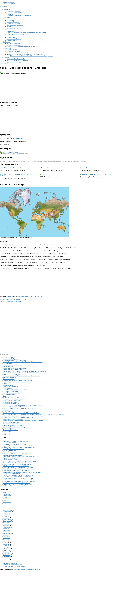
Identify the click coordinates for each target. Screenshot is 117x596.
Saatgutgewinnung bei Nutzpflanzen (13, 419)
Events (5, 383)
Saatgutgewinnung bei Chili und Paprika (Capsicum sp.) (18, 417)
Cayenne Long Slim (86, 177)
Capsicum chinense (19, 170)
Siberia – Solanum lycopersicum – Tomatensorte (16, 483)
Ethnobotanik (3, 6)
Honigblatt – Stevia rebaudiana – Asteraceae (15, 453)
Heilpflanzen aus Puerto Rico (11, 403)
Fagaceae (5, 536)
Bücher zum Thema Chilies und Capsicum (14, 368)
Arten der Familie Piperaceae (11, 359)
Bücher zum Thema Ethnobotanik (12, 369)
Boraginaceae (7, 521)
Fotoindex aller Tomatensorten (11, 393)
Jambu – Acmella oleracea (10, 442)
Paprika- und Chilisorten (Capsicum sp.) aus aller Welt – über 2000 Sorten (23, 416)
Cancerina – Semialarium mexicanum (13, 449)
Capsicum (8, 296)
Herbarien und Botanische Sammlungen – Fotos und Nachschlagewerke (22, 405)
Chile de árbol (84, 170)
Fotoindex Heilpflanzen (9, 394)
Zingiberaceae (7, 556)
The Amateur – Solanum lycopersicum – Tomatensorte (18, 475)
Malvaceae (6, 544)
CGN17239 (36, 296)
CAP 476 (42, 177)
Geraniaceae (6, 538)
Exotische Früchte (8, 385)
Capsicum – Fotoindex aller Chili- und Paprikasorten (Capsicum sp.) (21, 372)
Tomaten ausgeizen (8, 428)
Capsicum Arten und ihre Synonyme (13, 374)
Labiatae (5, 541)
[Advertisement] (51, 88)
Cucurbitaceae (7, 494)
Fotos (4, 396)
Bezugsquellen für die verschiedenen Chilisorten (16, 365)
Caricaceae (6, 525)
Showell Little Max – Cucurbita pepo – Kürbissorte (17, 463)
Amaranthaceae (7, 510)
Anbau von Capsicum (9, 357)
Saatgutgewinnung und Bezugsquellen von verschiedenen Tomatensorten (23, 420)
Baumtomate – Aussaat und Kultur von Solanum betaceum (19, 447)
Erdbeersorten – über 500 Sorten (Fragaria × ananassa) (18, 380)
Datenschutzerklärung (9, 379)
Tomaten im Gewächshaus (10, 430)
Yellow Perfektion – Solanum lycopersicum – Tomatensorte (19, 480)
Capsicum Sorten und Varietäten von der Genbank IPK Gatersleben (21, 376)
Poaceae (5, 547)
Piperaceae (6, 545)
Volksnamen (6, 434)
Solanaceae (6, 553)
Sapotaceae (6, 552)
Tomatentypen (7, 433)
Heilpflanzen (6, 500)
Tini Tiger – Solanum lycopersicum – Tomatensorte (17, 476)
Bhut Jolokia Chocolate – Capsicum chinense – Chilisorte (19, 456)
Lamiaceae (6, 542)
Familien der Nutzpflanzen (10, 386)
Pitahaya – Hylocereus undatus (11, 473)
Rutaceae (5, 550)
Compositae (6, 530)
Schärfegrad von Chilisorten (11, 422)
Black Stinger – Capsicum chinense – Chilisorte (16, 470)
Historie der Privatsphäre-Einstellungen (14, 566)
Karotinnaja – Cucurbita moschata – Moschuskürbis (17, 464)
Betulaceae (6, 518)
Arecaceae (6, 514)
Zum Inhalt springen (8, 2)
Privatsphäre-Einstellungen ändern (12, 564)
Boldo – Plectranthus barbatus (11, 452)
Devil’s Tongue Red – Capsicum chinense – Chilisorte (18, 467)
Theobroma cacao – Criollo (10, 459)
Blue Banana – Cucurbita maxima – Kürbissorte (16, 466)
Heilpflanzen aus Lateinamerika (12, 400)
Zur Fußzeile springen (9, 3)
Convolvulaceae (7, 531)
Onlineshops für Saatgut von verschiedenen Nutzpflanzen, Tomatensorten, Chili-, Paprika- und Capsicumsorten (33, 414)
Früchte (5, 497)
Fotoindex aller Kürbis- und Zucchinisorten (15, 389)
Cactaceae (6, 522)
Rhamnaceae (6, 548)
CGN (30, 296)
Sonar (41, 296)
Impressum (6, 410)
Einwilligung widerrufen (10, 563)
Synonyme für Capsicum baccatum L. (13, 425)
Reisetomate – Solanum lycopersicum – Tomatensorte (17, 484)
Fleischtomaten (7, 388)
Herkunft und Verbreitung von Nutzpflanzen (15, 406)
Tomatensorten (7, 431)
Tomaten (5, 503)
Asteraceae (6, 516)
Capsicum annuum (95, 170)
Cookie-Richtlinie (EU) (9, 377)
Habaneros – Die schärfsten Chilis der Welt (15, 399)
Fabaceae (5, 535)
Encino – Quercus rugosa (10, 450)
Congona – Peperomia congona (11, 458)
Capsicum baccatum (19, 178)
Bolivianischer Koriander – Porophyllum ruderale (16, 441)
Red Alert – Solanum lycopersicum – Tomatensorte (17, 486)
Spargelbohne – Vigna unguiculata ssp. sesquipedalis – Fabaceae (20, 461)
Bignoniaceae (7, 519)
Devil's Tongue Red (6, 170)
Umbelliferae (6, 555)
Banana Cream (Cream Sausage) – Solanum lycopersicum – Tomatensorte (23, 472)
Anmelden (37, 569)
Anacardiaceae (7, 511)
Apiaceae (5, 513)
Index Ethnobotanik (8, 411)
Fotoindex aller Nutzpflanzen (11, 391)
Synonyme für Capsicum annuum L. (13, 423)
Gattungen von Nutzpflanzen (11, 397)
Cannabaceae (7, 524)
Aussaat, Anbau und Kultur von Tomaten (14, 360)
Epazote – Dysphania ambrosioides (12, 455)
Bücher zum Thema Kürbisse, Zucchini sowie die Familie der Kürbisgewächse (24, 371)
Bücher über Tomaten (9, 366)
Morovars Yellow (45, 170)
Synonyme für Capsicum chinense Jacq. (14, 427)
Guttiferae (6, 539)
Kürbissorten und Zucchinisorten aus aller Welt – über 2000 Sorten (21, 413)
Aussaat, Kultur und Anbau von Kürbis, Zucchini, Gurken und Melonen (22, 362)
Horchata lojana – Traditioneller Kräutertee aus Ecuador (18, 408)
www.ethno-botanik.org (27, 569)
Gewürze (5, 498)
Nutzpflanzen (7, 502)
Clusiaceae (6, 528)
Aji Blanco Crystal (6, 178)
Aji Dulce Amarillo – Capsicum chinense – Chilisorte (17, 446)
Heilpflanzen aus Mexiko (10, 402)
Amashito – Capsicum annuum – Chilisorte (15, 444)
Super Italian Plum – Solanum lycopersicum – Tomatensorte (19, 481)
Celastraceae (6, 527)
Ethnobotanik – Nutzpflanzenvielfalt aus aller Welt (17, 382)
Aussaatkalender (7, 363)
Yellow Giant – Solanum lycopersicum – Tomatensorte (18, 478)
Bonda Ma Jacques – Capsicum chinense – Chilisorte (17, 469)
